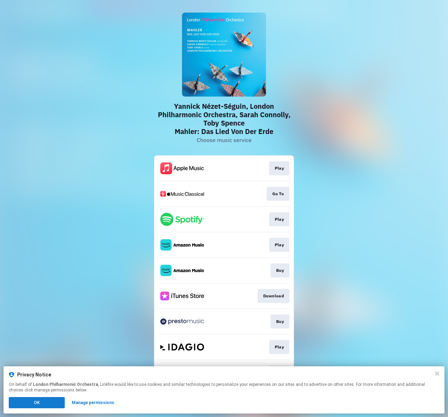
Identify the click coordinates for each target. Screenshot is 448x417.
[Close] (437, 373)
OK (37, 402)
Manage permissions (93, 402)
